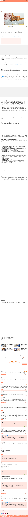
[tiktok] (7, 513)
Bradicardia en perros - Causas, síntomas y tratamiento (24, 349)
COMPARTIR (25, 1)
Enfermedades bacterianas (17, 303)
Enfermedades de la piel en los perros (6, 332)
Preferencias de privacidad (23, 515)
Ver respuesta (2, 374)
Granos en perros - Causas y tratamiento (6, 338)
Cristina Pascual (4, 12)
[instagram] (3, 513)
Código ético (11, 516)
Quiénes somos (10, 515)
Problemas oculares (10, 303)
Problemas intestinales (17, 302)
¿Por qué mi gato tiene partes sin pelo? (6, 335)
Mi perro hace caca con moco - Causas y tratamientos (8, 340)
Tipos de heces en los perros (5, 336)
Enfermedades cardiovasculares (4, 8)
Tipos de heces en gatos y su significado (6, 339)
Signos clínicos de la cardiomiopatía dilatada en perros (8, 41)
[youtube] (4, 513)
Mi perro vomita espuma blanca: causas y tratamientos (8, 337)
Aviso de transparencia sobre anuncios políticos (5, 516)
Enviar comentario (24, 364)
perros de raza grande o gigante (17, 64)
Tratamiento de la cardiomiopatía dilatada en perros (8, 43)
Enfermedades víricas (23, 302)
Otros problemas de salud (11, 302)
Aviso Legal (13, 515)
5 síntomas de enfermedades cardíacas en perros (10, 349)
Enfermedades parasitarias (5, 302)
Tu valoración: (9, 362)
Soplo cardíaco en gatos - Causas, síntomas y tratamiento (10, 345)
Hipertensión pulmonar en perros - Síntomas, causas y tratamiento (24, 345)
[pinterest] (5, 513)
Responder (5, 374)
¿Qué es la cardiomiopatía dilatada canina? (7, 40)
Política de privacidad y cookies (17, 515)
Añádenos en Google (11, 26)
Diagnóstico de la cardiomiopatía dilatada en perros (8, 42)
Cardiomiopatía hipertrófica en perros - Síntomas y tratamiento (16, 36)
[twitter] (1, 513)
